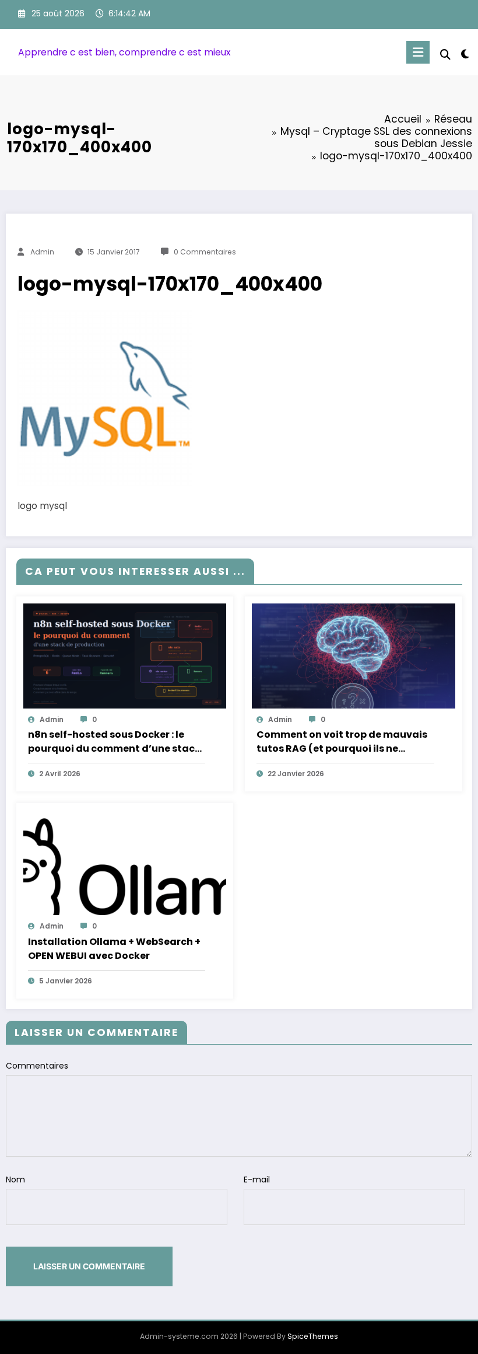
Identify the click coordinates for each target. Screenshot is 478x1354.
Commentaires (37, 1066)
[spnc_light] (465, 54)
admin (42, 252)
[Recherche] (445, 54)
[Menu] (418, 52)
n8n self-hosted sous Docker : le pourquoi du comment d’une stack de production (114, 742)
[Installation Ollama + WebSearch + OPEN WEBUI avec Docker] (125, 862)
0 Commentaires (205, 252)
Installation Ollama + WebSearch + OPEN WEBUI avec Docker (114, 948)
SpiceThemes (312, 1336)
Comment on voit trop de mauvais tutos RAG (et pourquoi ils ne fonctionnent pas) (341, 742)
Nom (15, 1179)
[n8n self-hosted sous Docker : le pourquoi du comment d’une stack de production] (125, 655)
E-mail (257, 1179)
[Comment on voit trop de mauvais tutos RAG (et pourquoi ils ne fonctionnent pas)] (353, 655)
